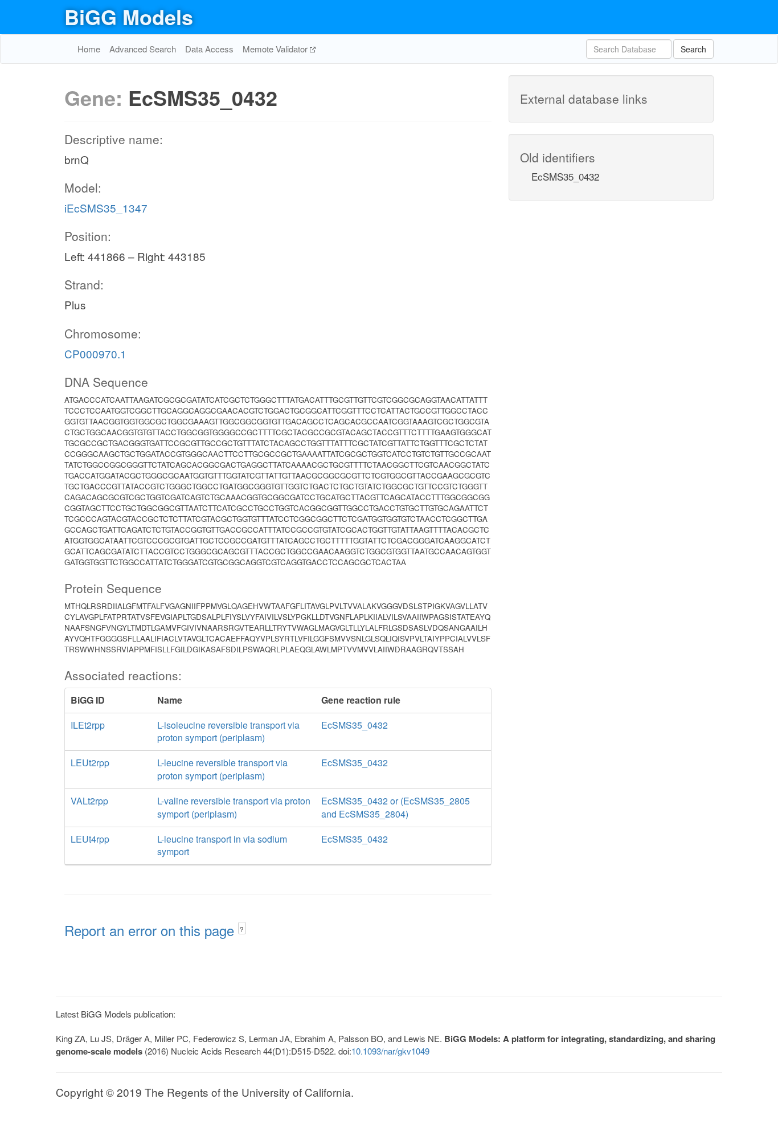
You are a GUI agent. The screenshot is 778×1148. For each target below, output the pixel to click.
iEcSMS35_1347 (106, 207)
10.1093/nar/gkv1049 (390, 1051)
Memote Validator (276, 49)
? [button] (242, 929)
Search (693, 49)
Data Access (209, 49)
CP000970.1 (95, 353)
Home (88, 49)
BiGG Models (128, 16)
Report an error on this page (151, 930)
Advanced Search (142, 49)
